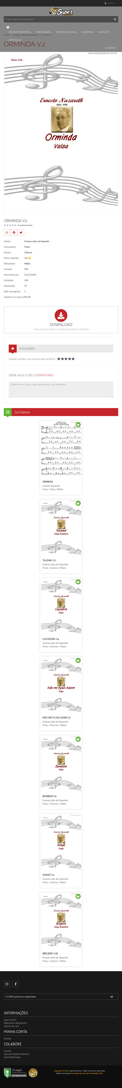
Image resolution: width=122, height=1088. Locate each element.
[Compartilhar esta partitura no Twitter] (21, 232)
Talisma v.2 (49, 560)
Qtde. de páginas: (12, 291)
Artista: (7, 241)
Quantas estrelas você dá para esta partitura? (32, 359)
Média (27, 263)
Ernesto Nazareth (51, 485)
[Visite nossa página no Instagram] (7, 984)
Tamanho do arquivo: (14, 297)
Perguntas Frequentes (15, 1023)
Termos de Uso (11, 1026)
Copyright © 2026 (61, 1071)
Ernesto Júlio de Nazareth (36, 241)
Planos (7, 1051)
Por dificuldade (66, 32)
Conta (109, 3)
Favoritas (87, 32)
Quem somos (10, 1020)
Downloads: (9, 285)
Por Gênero (43, 32)
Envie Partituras (12, 1057)
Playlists (104, 32)
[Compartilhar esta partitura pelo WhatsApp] (7, 232)
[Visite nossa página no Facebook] (15, 984)
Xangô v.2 (48, 875)
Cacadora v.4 (51, 639)
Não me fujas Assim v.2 (56, 717)
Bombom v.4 (49, 796)
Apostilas (15, 40)
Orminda (48, 481)
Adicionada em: (11, 274)
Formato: (8, 269)
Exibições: (9, 280)
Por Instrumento (19, 32)
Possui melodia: (11, 258)
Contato (110, 48)
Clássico (28, 252)
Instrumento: (10, 246)
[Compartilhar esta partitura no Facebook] (14, 232)
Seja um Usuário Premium (16, 1054)
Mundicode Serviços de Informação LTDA (87, 1073)
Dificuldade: (9, 263)
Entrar (7, 1038)
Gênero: (7, 252)
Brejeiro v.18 (50, 953)
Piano (27, 246)
